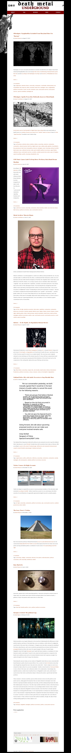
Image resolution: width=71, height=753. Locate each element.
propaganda (16, 649)
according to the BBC (23, 491)
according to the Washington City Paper (31, 73)
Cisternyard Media (54, 667)
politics (30, 315)
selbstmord (16, 152)
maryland (32, 87)
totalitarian (29, 559)
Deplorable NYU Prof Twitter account (28, 543)
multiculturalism (45, 557)
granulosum (18, 148)
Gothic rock (47, 207)
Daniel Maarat (18, 38)
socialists (34, 152)
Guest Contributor (19, 99)
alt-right (21, 309)
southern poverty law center (43, 152)
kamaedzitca (30, 148)
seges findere (54, 150)
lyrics (30, 607)
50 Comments (16, 307)
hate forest (24, 148)
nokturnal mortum (26, 150)
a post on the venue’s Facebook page (27, 446)
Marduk (28, 444)
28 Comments (16, 702)
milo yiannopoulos (23, 460)
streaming (28, 154)
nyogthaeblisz (51, 87)
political (33, 607)
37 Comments (16, 456)
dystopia (18, 704)
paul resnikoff (37, 150)
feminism (26, 311)
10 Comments (16, 205)
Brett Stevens (18, 164)
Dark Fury (30, 146)
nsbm (32, 150)
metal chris (37, 87)
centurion (46, 144)
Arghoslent (18, 85)
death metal (43, 370)
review (39, 372)
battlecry (32, 144)
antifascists (29, 458)
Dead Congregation (33, 350)
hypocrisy (24, 87)
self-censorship (22, 559)
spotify (23, 154)
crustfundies (44, 85)
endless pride (44, 146)
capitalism (41, 309)
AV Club (48, 663)
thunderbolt (33, 154)
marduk (56, 458)
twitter (24, 505)
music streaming (46, 148)
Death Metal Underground (28, 751)
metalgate (42, 87)
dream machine (40, 207)
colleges (23, 557)
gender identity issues (34, 311)
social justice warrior (43, 89)
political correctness (18, 89)
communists (37, 85)
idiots (28, 87)
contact (58, 12)
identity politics (20, 313)
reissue (31, 372)
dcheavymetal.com (51, 85)
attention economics (28, 309)
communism (51, 144)
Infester (50, 350)
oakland (29, 460)
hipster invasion (47, 311)
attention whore (25, 85)
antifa (24, 458)
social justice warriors (27, 152)
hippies (41, 311)
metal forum (47, 313)
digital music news (36, 146)
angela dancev (19, 458)
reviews (35, 12)
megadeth (23, 704)
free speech (38, 557)
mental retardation (39, 313)
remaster (35, 372)
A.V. (43, 350)
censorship (32, 85)
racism (24, 89)
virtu (38, 154)
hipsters (53, 311)
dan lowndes (37, 370)
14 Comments (16, 83)
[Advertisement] (36, 23)
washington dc (29, 91)
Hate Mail (18, 607)
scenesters (33, 89)
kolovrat (35, 148)
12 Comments (16, 142)
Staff (16, 379)
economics (21, 311)
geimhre (50, 146)
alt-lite (17, 309)
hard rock (52, 207)
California (34, 458)
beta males (36, 309)
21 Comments (16, 501)
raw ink (28, 89)
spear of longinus (54, 152)
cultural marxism (23, 146)
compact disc (30, 370)
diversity (34, 557)
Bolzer (36, 144)
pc (18, 209)
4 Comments (16, 555)
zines (46, 12)
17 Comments (16, 368)
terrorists (44, 460)
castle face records (20, 207)
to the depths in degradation (47, 372)
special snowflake (22, 91)
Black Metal (18, 370)
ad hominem (19, 144)
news (47, 87)
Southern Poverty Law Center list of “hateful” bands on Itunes (36, 132)
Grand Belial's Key (17, 87)
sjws (37, 89)
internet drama (30, 313)
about (13, 12)
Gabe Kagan (17, 615)
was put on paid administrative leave (45, 541)
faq (24, 12)
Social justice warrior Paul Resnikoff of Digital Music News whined (28, 130)
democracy (15, 311)
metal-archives (53, 313)
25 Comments (16, 605)
